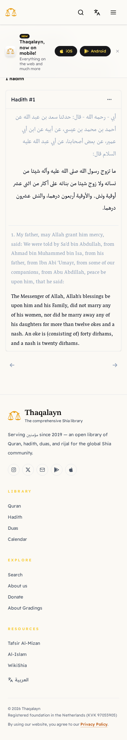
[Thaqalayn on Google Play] (57, 470)
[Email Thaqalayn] (42, 470)
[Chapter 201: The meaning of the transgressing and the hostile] (12, 365)
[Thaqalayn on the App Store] (71, 470)
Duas (13, 528)
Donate (15, 597)
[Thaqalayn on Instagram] (14, 470)
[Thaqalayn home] (13, 12)
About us (17, 586)
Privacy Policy (93, 724)
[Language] (97, 12)
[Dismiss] (117, 51)
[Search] (80, 12)
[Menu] (113, 12)
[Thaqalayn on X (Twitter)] (28, 470)
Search (15, 575)
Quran (14, 506)
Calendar (17, 539)
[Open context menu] (109, 99)
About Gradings (25, 608)
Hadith (15, 517)
